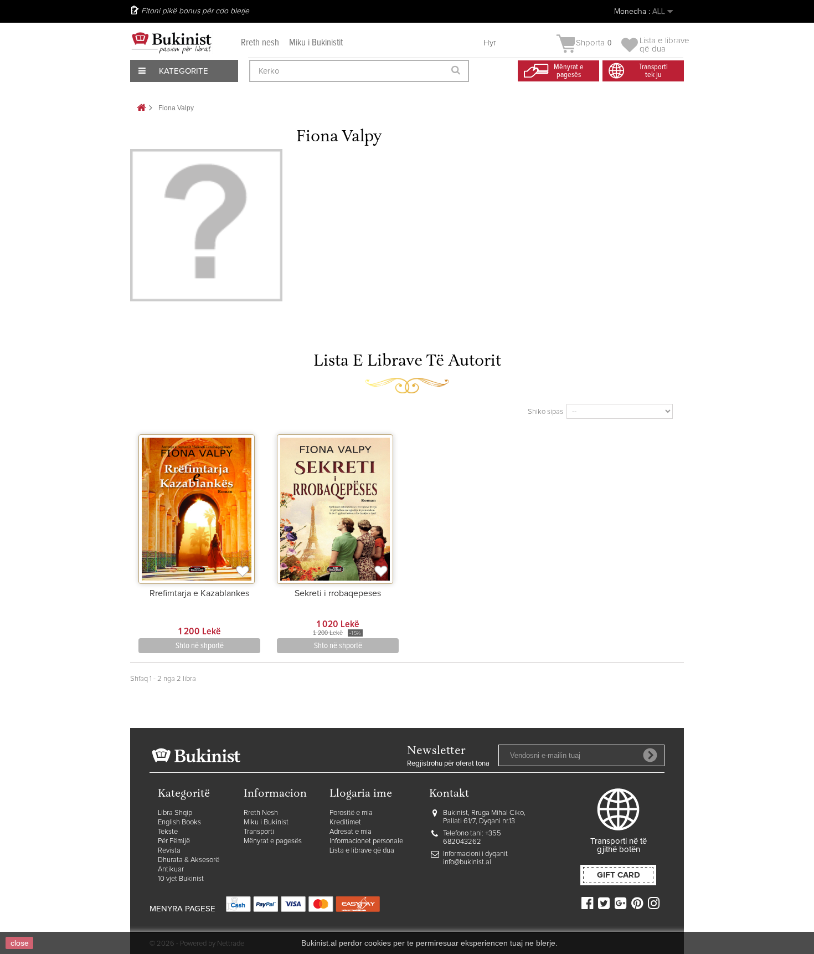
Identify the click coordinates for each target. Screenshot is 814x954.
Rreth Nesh (261, 813)
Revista (169, 850)
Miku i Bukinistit (316, 43)
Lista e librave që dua (361, 850)
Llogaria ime (360, 794)
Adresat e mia (350, 831)
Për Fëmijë (174, 841)
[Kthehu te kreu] (141, 108)
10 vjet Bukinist (181, 879)
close (20, 942)
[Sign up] (650, 755)
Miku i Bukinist (266, 822)
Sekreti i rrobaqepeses (338, 593)
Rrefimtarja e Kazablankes (199, 593)
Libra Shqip (175, 813)
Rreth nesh (260, 43)
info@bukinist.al (467, 862)
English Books (179, 822)
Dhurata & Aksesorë (188, 860)
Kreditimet (345, 822)
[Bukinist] (171, 42)
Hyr (489, 43)
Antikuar (171, 869)
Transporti (259, 831)
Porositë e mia (351, 813)
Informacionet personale (366, 841)
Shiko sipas (545, 412)
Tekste (168, 831)
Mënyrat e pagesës (273, 841)
